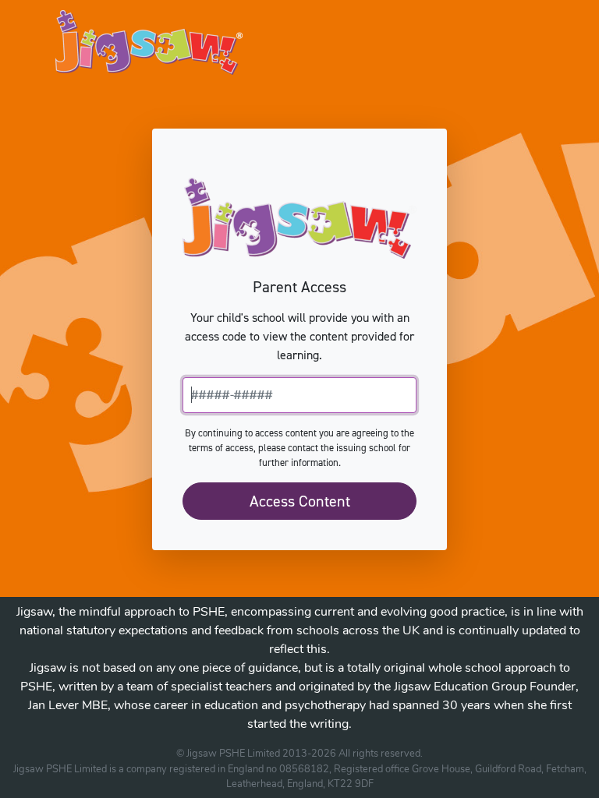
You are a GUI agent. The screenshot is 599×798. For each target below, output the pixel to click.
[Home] (149, 42)
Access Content (300, 501)
